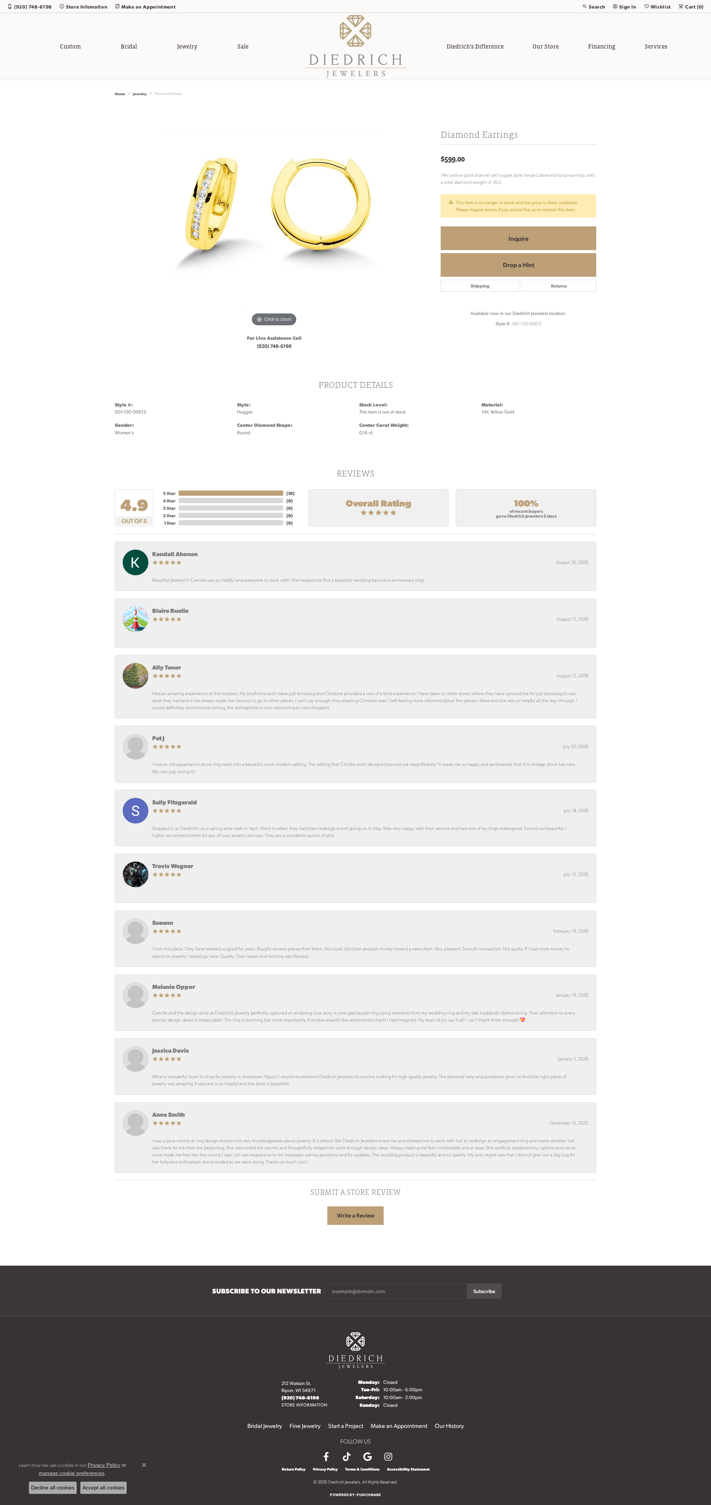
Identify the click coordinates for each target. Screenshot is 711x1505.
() (290, 493)
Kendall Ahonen (175, 554)
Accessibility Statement (408, 1469)
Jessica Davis (170, 1050)
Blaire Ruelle (170, 610)
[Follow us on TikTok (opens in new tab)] (346, 1456)
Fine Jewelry (305, 1425)
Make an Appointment (399, 1425)
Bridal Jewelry (264, 1425)
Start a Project (345, 1425)
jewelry (140, 93)
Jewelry (187, 46)
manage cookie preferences (71, 1473)
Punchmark (369, 1494)
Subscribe (484, 1291)
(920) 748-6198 (274, 345)
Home (120, 93)
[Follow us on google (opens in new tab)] (367, 1456)
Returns (559, 286)
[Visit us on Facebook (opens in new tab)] (325, 1456)
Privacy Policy (325, 1469)
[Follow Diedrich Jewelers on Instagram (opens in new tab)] (388, 1456)
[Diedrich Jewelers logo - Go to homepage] (356, 46)
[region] (274, 217)
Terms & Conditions (362, 1469)
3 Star (169, 508)
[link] (29, 6)
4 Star (169, 501)
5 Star (169, 493)
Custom (70, 46)
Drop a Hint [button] (518, 264)
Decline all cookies (52, 1488)
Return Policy (294, 1469)
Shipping (480, 286)
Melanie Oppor (173, 986)
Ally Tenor (166, 667)
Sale (242, 46)
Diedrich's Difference (475, 46)
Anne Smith (168, 1114)
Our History (449, 1425)
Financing (601, 46)
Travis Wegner (172, 866)
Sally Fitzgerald (174, 802)
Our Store (546, 46)
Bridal (129, 46)
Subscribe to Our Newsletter (266, 1291)
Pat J (158, 738)
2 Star (169, 515)
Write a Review (355, 1215)
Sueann (162, 922)
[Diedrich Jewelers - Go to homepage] (355, 1349)
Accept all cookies (103, 1488)
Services (656, 46)
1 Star (170, 523)
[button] (593, 6)
